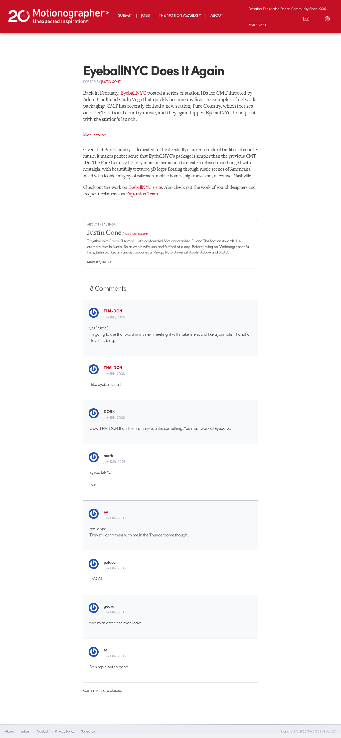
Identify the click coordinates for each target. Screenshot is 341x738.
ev (106, 512)
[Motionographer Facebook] (285, 17)
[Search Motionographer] (316, 17)
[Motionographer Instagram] (253, 17)
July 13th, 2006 (114, 517)
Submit (25, 731)
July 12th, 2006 (114, 461)
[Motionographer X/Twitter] (295, 17)
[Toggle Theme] (327, 17)
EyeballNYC (133, 92)
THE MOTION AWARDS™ (180, 15)
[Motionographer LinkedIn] (264, 17)
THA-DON (113, 311)
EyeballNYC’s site (145, 187)
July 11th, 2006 (114, 317)
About (9, 731)
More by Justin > (99, 261)
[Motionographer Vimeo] (274, 17)
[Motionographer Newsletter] (306, 17)
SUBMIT (125, 15)
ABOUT (216, 15)
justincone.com (136, 233)
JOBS (145, 15)
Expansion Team (142, 193)
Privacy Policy (64, 731)
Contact (42, 731)
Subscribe (88, 731)
